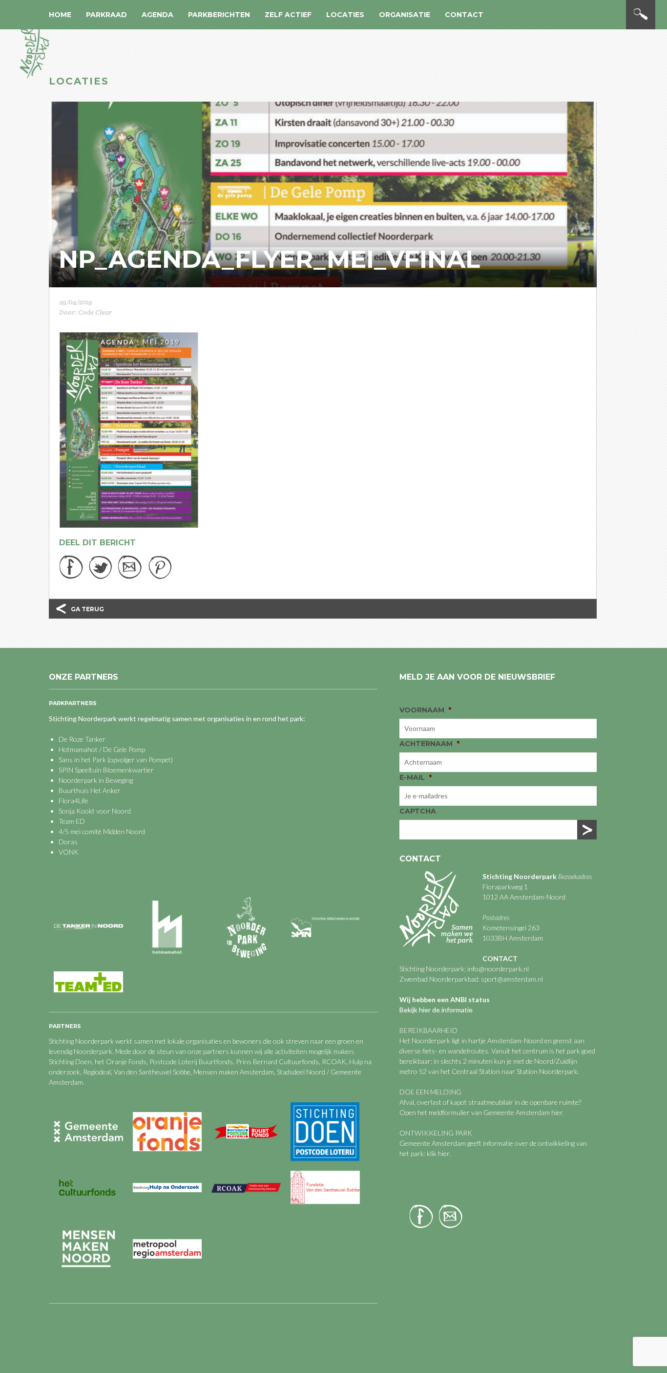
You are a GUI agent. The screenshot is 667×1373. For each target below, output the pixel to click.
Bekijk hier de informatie (436, 1010)
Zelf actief (288, 14)
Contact (464, 14)
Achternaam (429, 743)
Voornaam (425, 710)
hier (557, 1112)
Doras (68, 841)
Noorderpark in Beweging (96, 780)
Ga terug (87, 609)
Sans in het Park (82, 759)
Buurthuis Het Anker (90, 790)
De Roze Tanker (82, 739)
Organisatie (404, 14)
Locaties (345, 14)
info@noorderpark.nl (498, 969)
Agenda (157, 14)
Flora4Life (73, 800)
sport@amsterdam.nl (512, 979)
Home (60, 14)
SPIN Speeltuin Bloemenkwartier (106, 770)
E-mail (415, 777)
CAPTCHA (417, 811)
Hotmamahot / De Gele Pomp (102, 749)
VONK (69, 852)
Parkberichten (219, 14)
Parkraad (106, 14)
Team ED (72, 821)
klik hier (437, 1153)
